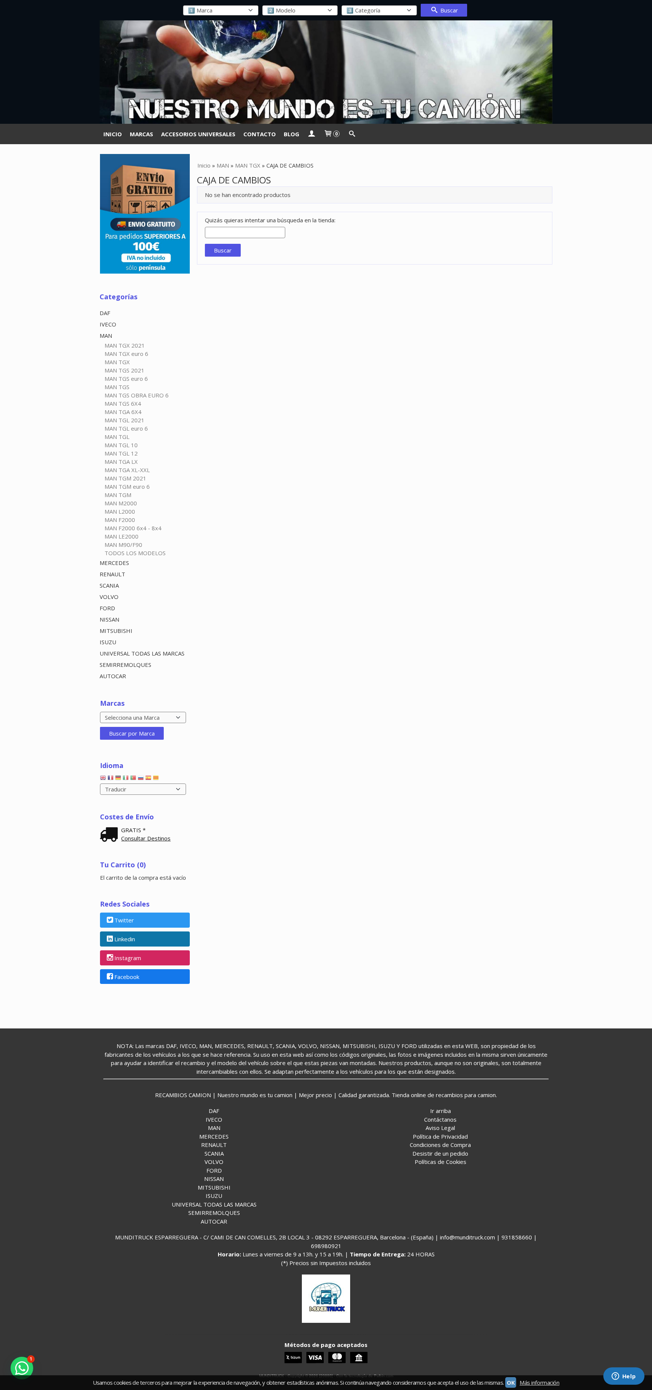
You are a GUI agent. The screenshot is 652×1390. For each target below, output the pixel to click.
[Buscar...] (351, 134)
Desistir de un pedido (440, 1153)
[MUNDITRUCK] (326, 72)
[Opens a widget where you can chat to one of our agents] (623, 1376)
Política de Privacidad (440, 1136)
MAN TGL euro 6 (126, 428)
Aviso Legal (440, 1127)
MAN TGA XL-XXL (127, 470)
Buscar (448, 10)
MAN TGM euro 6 (127, 486)
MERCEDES (114, 562)
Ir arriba (440, 1110)
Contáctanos (440, 1119)
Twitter (124, 920)
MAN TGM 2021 (125, 478)
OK (511, 1382)
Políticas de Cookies (440, 1161)
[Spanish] (148, 779)
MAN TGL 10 (121, 445)
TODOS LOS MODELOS (135, 553)
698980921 (326, 1246)
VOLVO (109, 596)
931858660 (516, 1237)
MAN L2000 (120, 511)
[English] (103, 779)
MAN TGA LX (121, 461)
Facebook (126, 977)
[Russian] (141, 779)
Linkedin (124, 939)
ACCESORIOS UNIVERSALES (198, 134)
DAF (105, 313)
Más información (539, 1382)
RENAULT (112, 574)
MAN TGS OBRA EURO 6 (137, 395)
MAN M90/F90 (123, 544)
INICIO (112, 134)
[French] (111, 779)
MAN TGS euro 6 (126, 378)
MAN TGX (117, 362)
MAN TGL (117, 436)
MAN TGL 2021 (125, 420)
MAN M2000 (121, 503)
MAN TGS (117, 387)
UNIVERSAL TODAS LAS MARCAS (142, 653)
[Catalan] (156, 779)
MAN (106, 335)
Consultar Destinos (146, 838)
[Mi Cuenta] (311, 134)
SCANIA (109, 585)
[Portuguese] (133, 779)
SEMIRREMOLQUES (125, 664)
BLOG (291, 134)
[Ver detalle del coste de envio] (110, 835)
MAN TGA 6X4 (123, 412)
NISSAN (109, 619)
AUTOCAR (113, 676)
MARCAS (141, 134)
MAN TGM (118, 495)
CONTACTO (259, 134)
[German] (118, 779)
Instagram (127, 958)
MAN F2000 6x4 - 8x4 (133, 528)
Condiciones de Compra (440, 1144)
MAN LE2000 (121, 536)
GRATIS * (133, 830)
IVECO (108, 324)
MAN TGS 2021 (125, 370)
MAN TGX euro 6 (126, 353)
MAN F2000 (120, 519)
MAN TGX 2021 (125, 345)
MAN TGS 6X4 (123, 403)
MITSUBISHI (116, 630)
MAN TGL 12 (121, 453)
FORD (107, 608)
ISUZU (108, 642)
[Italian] (126, 779)
